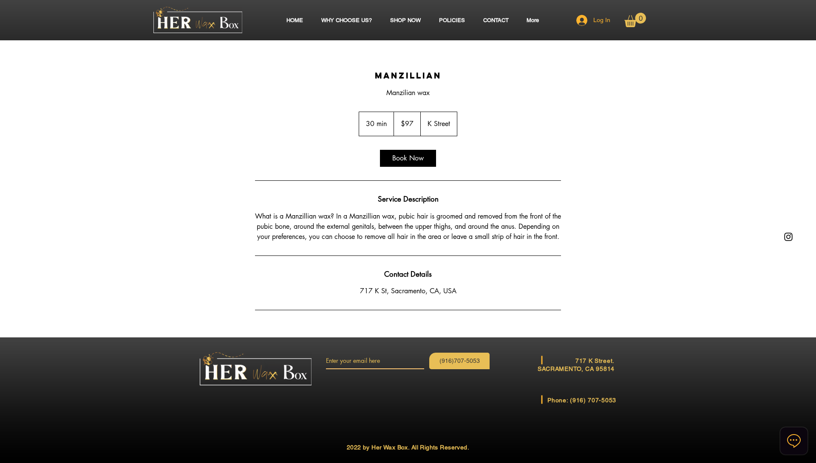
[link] (408, 158)
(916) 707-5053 (593, 400)
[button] (635, 20)
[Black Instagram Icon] (788, 236)
